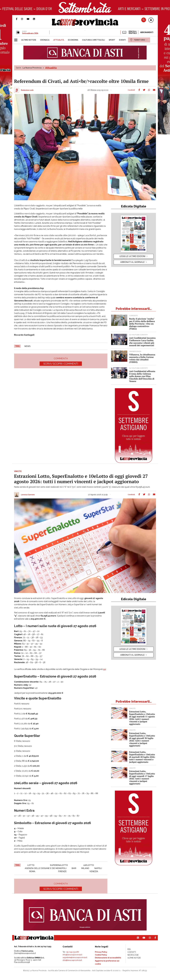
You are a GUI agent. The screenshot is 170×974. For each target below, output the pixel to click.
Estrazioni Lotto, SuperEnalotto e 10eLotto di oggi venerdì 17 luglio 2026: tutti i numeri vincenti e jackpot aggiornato (142, 777)
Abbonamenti (146, 32)
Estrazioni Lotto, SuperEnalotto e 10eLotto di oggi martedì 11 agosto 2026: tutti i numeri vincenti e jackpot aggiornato (142, 717)
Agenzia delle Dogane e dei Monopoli (45, 868)
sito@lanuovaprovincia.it (72, 960)
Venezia (93, 871)
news (27, 346)
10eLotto (88, 865)
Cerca (143, 20)
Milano (85, 868)
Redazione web (27, 90)
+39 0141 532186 (72, 952)
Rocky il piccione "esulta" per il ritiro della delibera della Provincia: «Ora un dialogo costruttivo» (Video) (142, 323)
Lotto (30, 865)
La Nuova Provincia (32, 67)
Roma (32, 871)
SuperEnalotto (59, 865)
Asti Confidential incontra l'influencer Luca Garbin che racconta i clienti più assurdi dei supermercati (142, 341)
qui (104, 669)
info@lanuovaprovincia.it (72, 955)
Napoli (98, 868)
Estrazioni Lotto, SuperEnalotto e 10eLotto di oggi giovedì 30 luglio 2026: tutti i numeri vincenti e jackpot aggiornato (142, 739)
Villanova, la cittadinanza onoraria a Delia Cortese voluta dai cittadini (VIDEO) (142, 358)
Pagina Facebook (18, 19)
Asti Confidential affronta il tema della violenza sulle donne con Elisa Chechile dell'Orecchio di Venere (142, 376)
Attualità (51, 67)
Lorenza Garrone (28, 495)
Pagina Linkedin (36, 19)
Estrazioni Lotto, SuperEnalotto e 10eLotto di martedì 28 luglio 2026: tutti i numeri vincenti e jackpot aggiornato (142, 757)
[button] (151, 20)
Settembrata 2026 (30, 33)
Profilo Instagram (24, 19)
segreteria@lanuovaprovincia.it (75, 957)
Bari (74, 868)
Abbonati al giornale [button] (132, 262)
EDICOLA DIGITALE (132, 32)
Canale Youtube (30, 19)
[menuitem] (28, 39)
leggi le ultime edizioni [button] (132, 256)
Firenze (62, 871)
